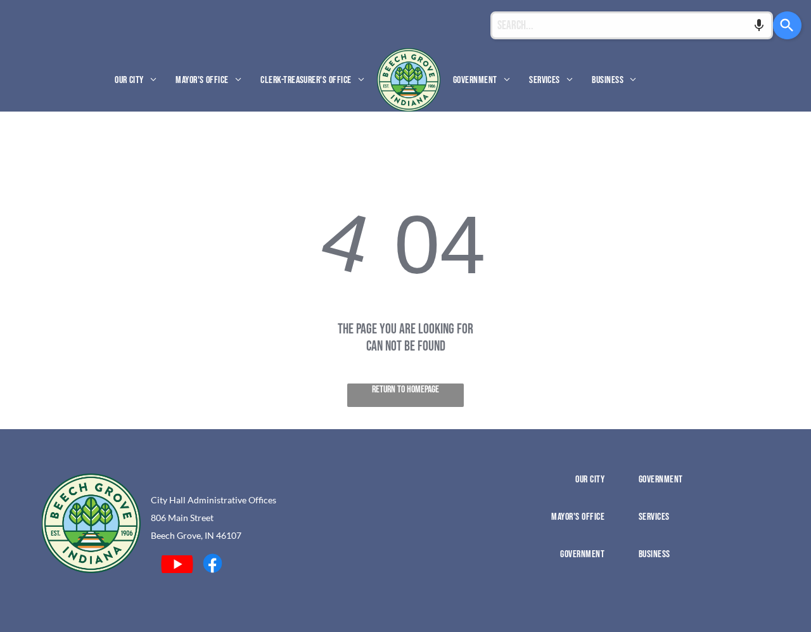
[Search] (787, 25)
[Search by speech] (759, 25)
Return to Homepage (405, 390)
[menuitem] (135, 79)
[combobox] (631, 25)
